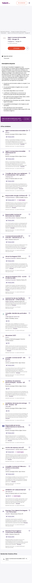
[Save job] (27, 48)
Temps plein (3, 33)
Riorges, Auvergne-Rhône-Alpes (18, 31)
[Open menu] (29, 3)
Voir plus (22, 144)
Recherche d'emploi (5, 31)
